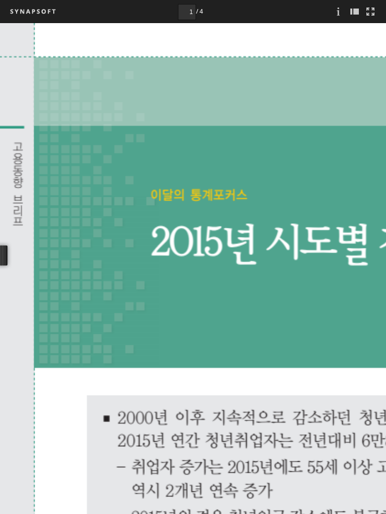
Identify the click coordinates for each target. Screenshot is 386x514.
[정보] (338, 11)
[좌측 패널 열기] (354, 11)
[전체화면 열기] (370, 11)
